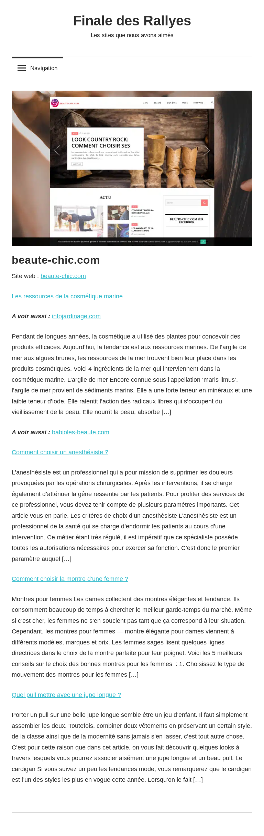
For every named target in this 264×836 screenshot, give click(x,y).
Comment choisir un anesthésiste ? (60, 452)
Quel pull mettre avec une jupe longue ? (66, 694)
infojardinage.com (76, 316)
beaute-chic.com (63, 276)
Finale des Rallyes (132, 20)
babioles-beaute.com (80, 432)
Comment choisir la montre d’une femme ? (70, 578)
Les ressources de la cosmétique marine (67, 296)
